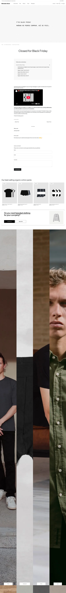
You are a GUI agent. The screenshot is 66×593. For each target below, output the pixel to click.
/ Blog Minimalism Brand (7, 44)
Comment (15, 159)
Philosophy (33, 3)
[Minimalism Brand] (6, 3)
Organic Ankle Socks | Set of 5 (23, 75)
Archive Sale (16, 3)
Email (15, 154)
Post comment (17, 169)
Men (20, 3)
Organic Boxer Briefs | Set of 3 (23, 72)
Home (2, 44)
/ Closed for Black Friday (15, 44)
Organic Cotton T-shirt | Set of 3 (23, 70)
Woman (24, 3)
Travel (28, 3)
